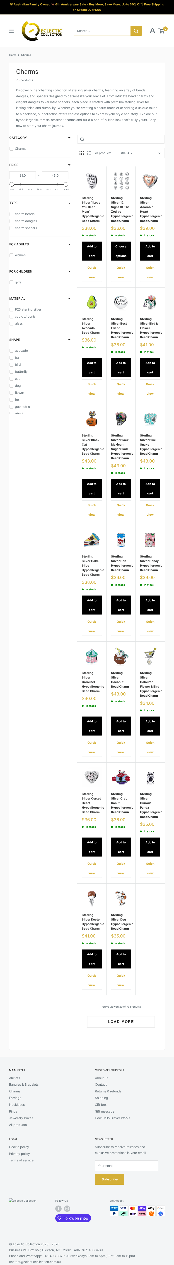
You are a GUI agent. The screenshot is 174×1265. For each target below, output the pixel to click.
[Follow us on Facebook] (58, 1209)
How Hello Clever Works (112, 1118)
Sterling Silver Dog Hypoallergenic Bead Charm (121, 921)
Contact (101, 1084)
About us (101, 1078)
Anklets (14, 1078)
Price (14, 165)
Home (13, 55)
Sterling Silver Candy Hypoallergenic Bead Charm (150, 563)
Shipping (101, 1098)
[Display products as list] (89, 153)
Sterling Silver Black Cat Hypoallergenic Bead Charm (92, 445)
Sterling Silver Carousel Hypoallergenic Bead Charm (92, 682)
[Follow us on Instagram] (67, 1209)
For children (20, 271)
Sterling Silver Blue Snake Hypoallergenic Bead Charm (150, 445)
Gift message (104, 1111)
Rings (13, 1111)
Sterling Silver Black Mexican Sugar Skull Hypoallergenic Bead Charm (121, 447)
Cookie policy (19, 1147)
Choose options (120, 251)
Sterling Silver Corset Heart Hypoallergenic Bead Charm (92, 803)
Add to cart (92, 251)
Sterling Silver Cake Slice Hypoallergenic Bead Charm (92, 566)
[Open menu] (11, 31)
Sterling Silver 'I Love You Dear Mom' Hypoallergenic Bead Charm (92, 209)
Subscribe (110, 1179)
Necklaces (17, 1104)
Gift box (101, 1104)
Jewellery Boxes (21, 1118)
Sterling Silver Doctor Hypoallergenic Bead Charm (92, 921)
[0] (161, 30)
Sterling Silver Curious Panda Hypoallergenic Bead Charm (150, 805)
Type (13, 203)
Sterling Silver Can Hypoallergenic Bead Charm (121, 563)
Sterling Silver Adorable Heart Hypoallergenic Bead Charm (150, 209)
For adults (19, 244)
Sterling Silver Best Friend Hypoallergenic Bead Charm (121, 328)
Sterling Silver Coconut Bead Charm (120, 679)
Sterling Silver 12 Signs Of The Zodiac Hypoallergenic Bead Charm (121, 209)
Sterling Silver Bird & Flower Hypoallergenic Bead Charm (150, 328)
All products (18, 1125)
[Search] (136, 31)
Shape (14, 340)
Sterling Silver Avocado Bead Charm (91, 325)
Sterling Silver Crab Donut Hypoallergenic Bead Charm (121, 803)
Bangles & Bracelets (24, 1084)
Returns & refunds (108, 1091)
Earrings (15, 1098)
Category (18, 138)
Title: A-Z (126, 153)
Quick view (91, 272)
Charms (26, 55)
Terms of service (21, 1160)
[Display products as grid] (82, 153)
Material (17, 298)
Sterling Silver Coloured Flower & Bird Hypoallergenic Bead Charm (150, 684)
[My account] (152, 30)
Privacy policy (19, 1154)
